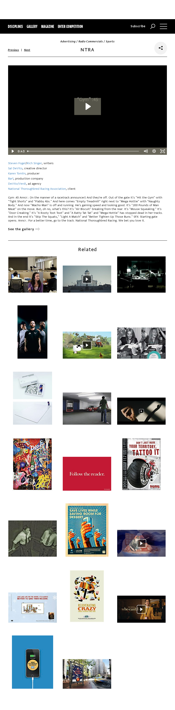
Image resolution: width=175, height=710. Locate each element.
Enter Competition (70, 26)
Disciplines (15, 26)
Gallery (32, 26)
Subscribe (138, 26)
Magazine (47, 26)
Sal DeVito (15, 168)
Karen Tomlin (17, 173)
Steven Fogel (17, 163)
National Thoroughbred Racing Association (37, 189)
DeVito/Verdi (17, 184)
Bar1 (10, 179)
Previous (13, 50)
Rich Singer (34, 163)
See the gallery (21, 229)
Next (27, 50)
